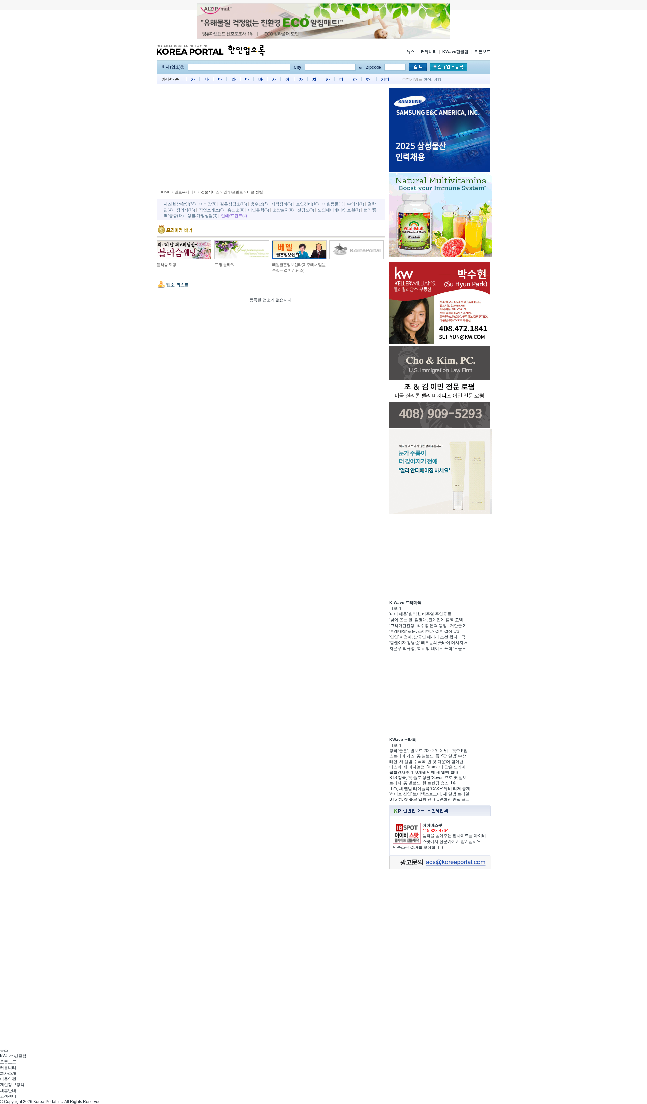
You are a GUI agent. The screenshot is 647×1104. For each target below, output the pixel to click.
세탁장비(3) (281, 204)
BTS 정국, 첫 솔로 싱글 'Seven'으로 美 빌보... (429, 777)
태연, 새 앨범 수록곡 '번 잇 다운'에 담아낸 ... (428, 761)
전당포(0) (305, 210)
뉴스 (411, 51)
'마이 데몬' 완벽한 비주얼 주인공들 (420, 614)
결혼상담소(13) (233, 204)
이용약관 (8, 1079)
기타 (385, 79)
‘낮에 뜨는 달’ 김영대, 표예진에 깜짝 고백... (427, 619)
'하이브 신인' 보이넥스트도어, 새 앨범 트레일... (430, 794)
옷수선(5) (259, 204)
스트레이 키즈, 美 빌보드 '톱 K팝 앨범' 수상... (429, 756)
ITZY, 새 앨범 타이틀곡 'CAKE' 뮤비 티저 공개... (431, 788)
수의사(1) (355, 204)
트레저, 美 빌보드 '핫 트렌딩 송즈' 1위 (423, 783)
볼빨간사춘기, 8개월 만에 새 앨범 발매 (423, 772)
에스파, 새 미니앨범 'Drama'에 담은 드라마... (429, 767)
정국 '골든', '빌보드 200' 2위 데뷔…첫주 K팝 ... (430, 750)
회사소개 (8, 1073)
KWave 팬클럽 (13, 1056)
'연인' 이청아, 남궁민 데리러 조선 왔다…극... (428, 637)
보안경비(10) (307, 204)
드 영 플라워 (224, 264)
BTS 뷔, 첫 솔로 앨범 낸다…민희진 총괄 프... (429, 799)
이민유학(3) (258, 210)
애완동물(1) (332, 204)
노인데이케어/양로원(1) (339, 210)
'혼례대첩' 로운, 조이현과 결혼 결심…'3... (425, 631)
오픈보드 (482, 51)
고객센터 (8, 1096)
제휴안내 (8, 1090)
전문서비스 (210, 192)
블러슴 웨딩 (166, 264)
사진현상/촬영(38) (180, 204)
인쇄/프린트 (233, 192)
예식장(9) (207, 204)
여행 (437, 79)
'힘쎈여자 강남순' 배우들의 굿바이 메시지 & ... (430, 642)
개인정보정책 (12, 1084)
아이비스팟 (432, 825)
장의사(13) (185, 210)
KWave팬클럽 (455, 51)
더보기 (395, 608)
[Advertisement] (271, 138)
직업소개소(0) (211, 210)
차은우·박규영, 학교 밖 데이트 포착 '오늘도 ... (429, 648)
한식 (427, 79)
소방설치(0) (283, 210)
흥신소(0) (235, 210)
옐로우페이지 (186, 192)
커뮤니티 (429, 51)
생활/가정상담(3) (202, 215)
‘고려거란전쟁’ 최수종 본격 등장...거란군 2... (428, 625)
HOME (165, 192)
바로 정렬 (255, 192)
